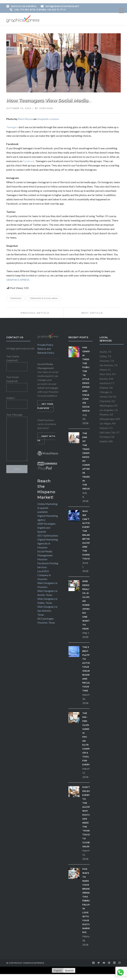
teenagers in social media (43, 298)
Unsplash (42, 118)
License (54, 118)
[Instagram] (119, 963)
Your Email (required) (12, 379)
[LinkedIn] (114, 963)
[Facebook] (93, 963)
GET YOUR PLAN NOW (45, 406)
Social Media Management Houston (45, 555)
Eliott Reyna (25, 118)
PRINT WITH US (46, 438)
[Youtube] (104, 963)
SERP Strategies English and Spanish (46, 527)
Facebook (28, 161)
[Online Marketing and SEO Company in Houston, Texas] (22, 18)
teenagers (15, 298)
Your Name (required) (12, 358)
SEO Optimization (47, 535)
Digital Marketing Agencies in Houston (47, 543)
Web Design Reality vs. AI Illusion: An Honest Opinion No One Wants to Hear (88, 605)
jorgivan (46, 108)
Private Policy (45, 344)
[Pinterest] (109, 963)
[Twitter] (99, 963)
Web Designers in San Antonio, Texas (47, 610)
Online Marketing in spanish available (47, 507)
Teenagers (12, 127)
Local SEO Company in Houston (44, 575)
